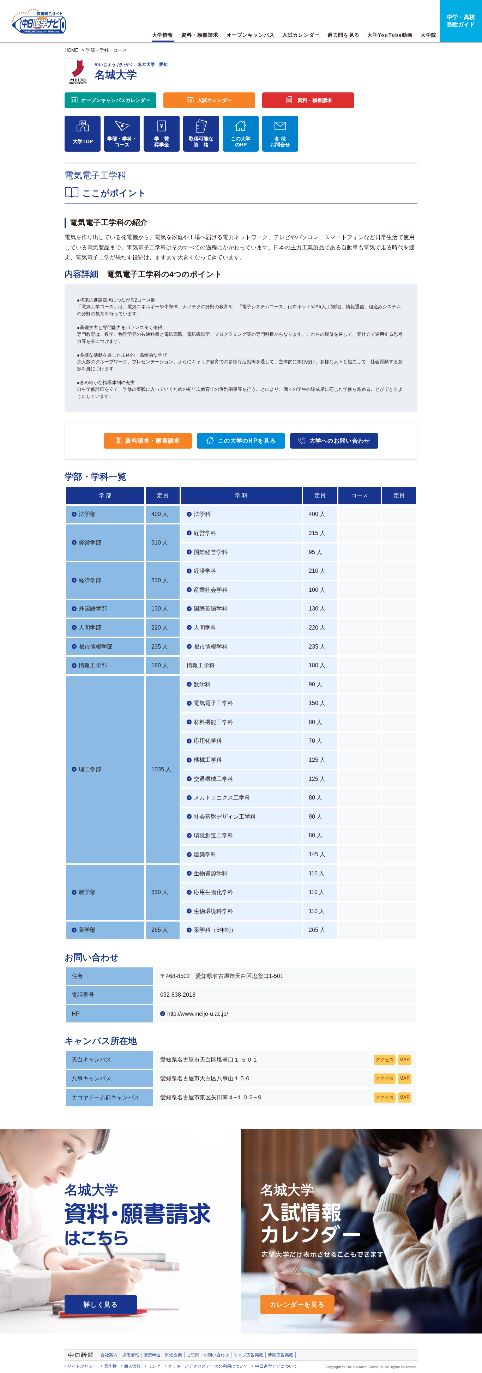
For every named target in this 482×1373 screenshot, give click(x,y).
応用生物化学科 (213, 892)
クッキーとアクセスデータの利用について (208, 1366)
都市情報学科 (211, 647)
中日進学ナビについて (276, 1366)
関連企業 (173, 1355)
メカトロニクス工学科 (222, 798)
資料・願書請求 (200, 35)
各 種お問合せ (280, 141)
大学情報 (162, 35)
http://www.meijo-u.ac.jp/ (197, 1014)
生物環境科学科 (213, 911)
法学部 (87, 514)
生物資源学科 (211, 873)
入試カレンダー (301, 35)
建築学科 (205, 854)
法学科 (202, 514)
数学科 (202, 684)
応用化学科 (208, 741)
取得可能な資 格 (201, 141)
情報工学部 (93, 665)
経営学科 (205, 533)
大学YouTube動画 (389, 35)
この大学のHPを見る (247, 441)
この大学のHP (241, 141)
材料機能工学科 (213, 722)
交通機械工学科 (213, 779)
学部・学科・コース (106, 50)
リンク (154, 1366)
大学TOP (83, 141)
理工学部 (90, 769)
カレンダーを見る (297, 1304)
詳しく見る (101, 1304)
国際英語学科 (211, 609)
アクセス (384, 1059)
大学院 (428, 35)
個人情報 (132, 1366)
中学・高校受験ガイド (461, 21)
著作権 (110, 1366)
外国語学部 (93, 609)
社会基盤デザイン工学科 (225, 817)
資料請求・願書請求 (152, 441)
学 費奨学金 (161, 141)
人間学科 (205, 628)
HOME (71, 50)
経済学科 (205, 571)
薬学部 (87, 930)
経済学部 (90, 580)
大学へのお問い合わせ (339, 441)
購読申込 (152, 1355)
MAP (404, 1059)
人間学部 (90, 628)
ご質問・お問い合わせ (208, 1355)
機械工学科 (208, 760)
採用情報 (130, 1355)
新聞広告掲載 (280, 1355)
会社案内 (109, 1355)
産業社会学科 (211, 590)
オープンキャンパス (251, 35)
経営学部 (90, 543)
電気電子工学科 (213, 703)
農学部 (87, 892)
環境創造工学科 (213, 835)
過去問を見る (343, 35)
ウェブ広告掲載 (248, 1355)
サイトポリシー (82, 1366)
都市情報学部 (96, 647)
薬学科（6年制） (215, 930)
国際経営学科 (211, 552)
